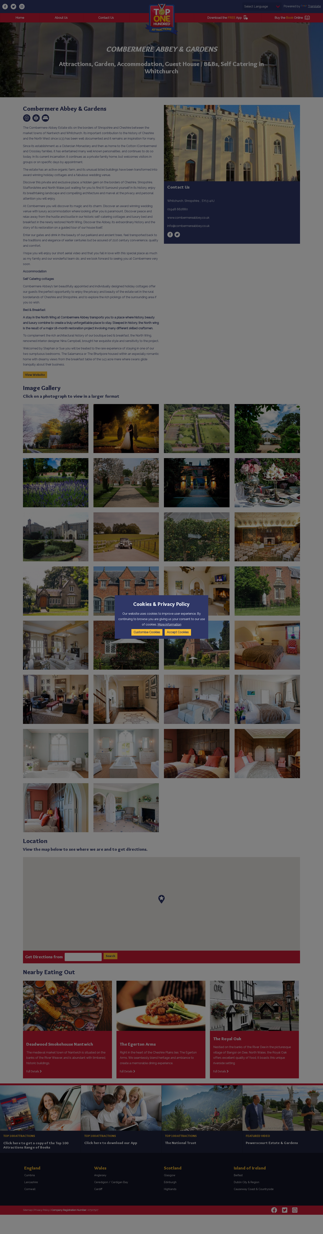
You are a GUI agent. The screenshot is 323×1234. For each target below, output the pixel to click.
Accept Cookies (178, 632)
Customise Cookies (147, 632)
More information (169, 624)
